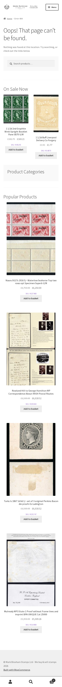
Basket (47, 679)
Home (9, 18)
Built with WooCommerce (16, 669)
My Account (10, 682)
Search (31, 682)
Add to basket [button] (16, 149)
